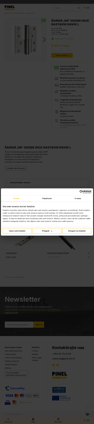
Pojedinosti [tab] (47, 198)
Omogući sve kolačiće (77, 231)
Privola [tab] (16, 198)
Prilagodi (45, 231)
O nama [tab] (78, 198)
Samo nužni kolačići (17, 231)
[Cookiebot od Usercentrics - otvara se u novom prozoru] (81, 192)
